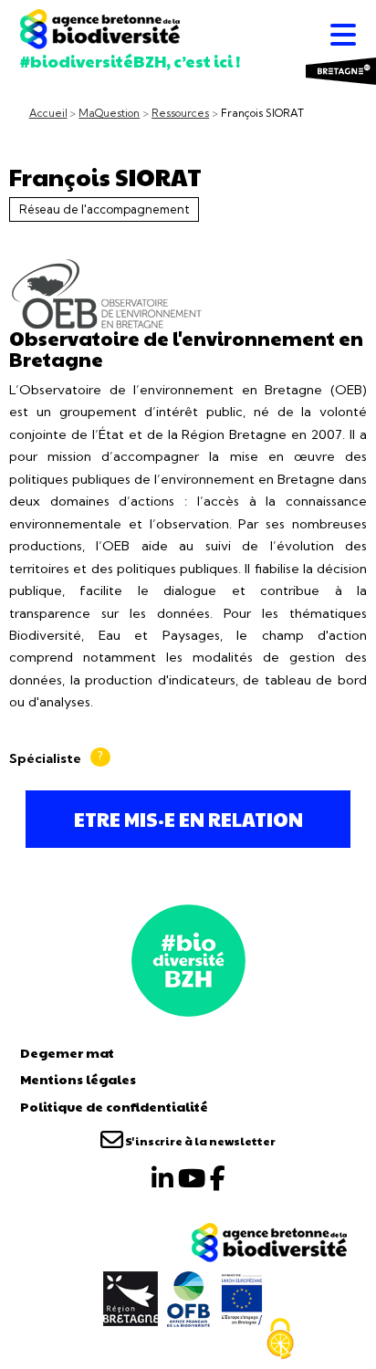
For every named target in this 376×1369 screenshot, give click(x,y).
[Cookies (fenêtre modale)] (280, 1339)
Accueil (48, 113)
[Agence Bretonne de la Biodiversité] (188, 958)
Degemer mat (67, 1052)
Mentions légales (78, 1079)
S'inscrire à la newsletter (199, 1141)
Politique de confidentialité (114, 1106)
